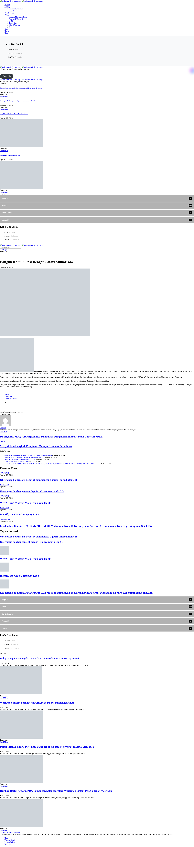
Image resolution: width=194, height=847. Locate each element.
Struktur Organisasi (16, 9)
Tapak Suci (13, 23)
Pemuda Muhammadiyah (18, 17)
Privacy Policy (9, 842)
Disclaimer (8, 844)
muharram (8, 396)
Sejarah (11, 11)
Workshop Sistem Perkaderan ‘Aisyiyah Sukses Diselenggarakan (37, 702)
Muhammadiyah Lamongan (10, 832)
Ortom (6, 15)
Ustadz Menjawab (10, 13)
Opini (6, 29)
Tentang (7, 7)
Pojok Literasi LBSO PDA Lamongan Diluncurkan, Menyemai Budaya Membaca (47, 746)
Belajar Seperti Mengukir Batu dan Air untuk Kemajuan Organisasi (39, 658)
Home (6, 33)
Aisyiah (7, 394)
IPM (10, 27)
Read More (4, 97)
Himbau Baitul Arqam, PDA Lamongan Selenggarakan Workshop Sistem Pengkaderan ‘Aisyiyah (56, 790)
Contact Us (7, 76)
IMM (11, 21)
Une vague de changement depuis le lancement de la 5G (17, 101)
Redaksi (3, 428)
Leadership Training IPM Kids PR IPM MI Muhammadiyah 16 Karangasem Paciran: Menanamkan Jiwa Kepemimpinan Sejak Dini (51, 463)
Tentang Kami (9, 840)
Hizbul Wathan (14, 25)
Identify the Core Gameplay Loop (10, 155)
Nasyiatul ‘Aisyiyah (16, 19)
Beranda (7, 5)
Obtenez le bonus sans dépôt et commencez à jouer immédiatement (21, 88)
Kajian (6, 31)
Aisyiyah (5, 250)
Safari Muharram (10, 398)
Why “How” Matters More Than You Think (14, 114)
